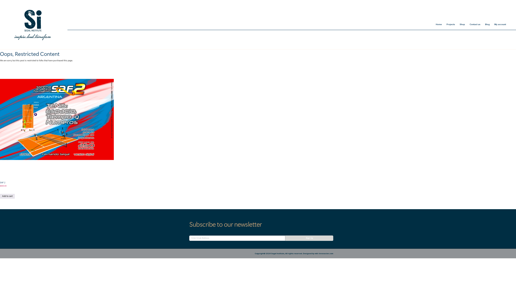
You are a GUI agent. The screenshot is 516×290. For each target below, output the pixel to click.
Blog (487, 24)
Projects (451, 24)
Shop (462, 24)
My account (500, 24)
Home (439, 24)
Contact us (475, 24)
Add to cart (7, 196)
